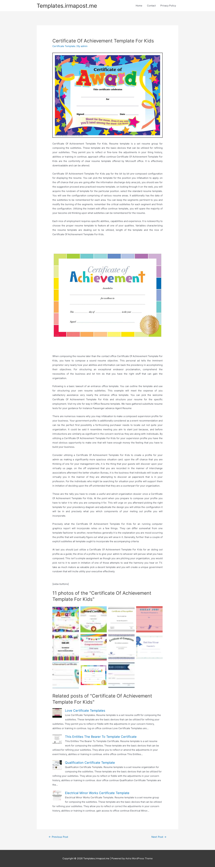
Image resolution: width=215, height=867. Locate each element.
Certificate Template (63, 46)
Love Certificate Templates (85, 710)
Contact (151, 5)
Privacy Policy (168, 5)
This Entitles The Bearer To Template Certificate (101, 737)
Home (139, 5)
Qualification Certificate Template (90, 763)
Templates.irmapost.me (67, 5)
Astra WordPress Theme (139, 858)
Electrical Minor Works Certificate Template (97, 793)
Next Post (158, 836)
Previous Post (58, 836)
